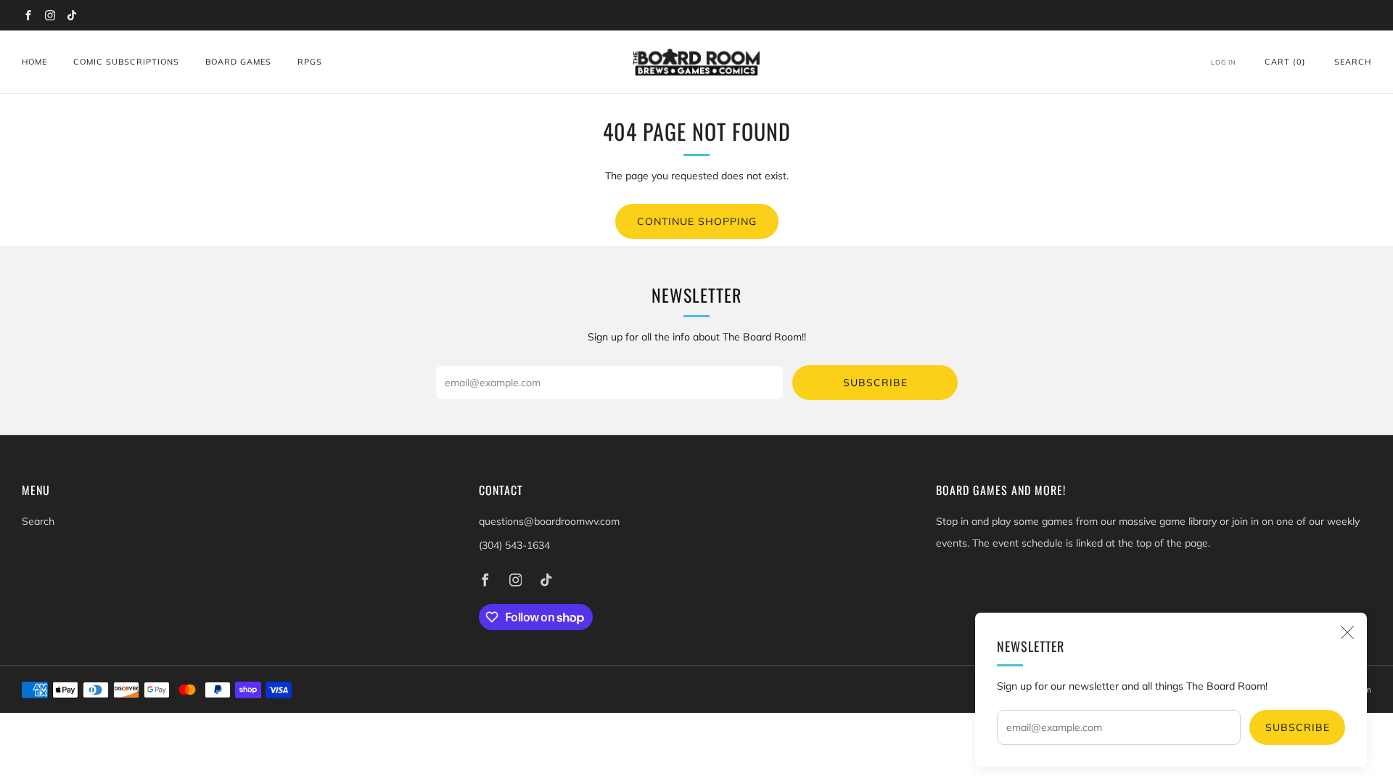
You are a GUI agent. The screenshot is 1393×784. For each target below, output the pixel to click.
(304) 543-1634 (514, 545)
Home (34, 62)
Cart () (1285, 62)
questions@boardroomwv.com (549, 521)
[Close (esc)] (1347, 632)
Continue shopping (697, 221)
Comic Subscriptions (126, 62)
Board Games (238, 62)
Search (1352, 62)
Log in (1223, 62)
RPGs (309, 62)
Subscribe (1297, 727)
